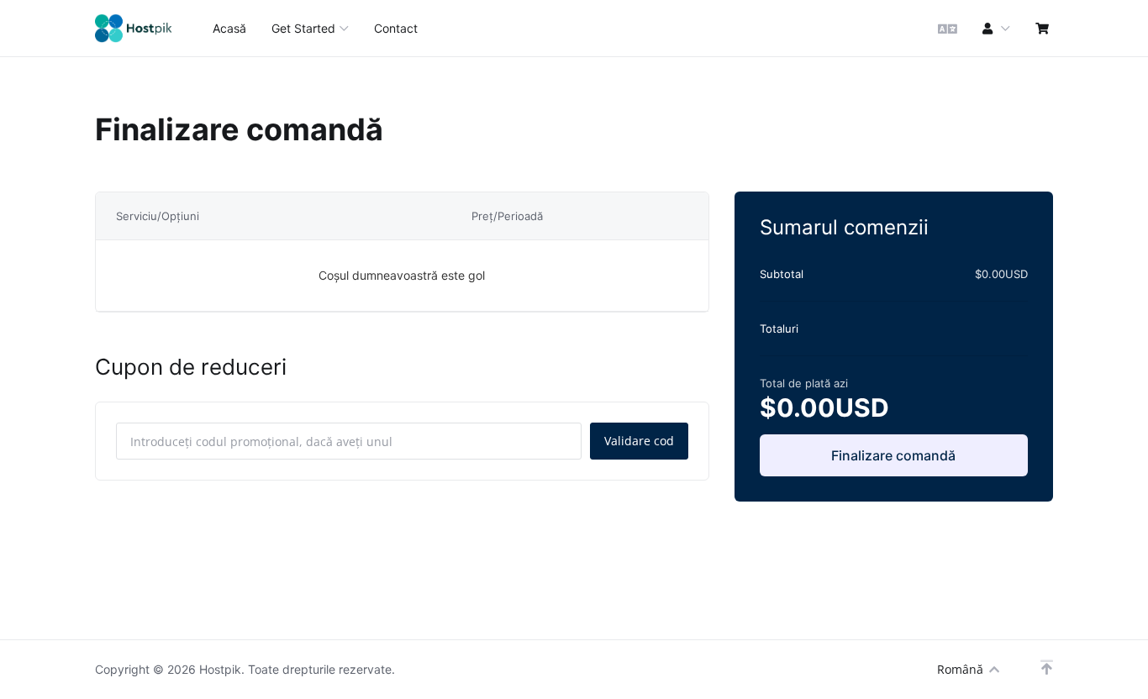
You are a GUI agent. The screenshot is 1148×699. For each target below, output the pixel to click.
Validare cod (639, 441)
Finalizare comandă (893, 455)
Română (960, 669)
